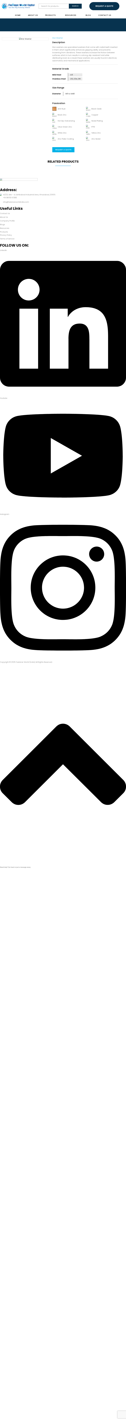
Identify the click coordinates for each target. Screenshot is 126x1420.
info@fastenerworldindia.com (16, 202)
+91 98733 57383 (10, 197)
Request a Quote (63, 149)
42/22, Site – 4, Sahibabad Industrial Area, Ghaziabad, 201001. (29, 194)
